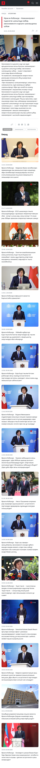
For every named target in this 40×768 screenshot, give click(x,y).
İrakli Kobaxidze (31, 129)
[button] (8, 8)
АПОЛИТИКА (7, 129)
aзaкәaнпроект (19, 129)
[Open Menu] (36, 3)
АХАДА (4, 13)
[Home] (3, 3)
